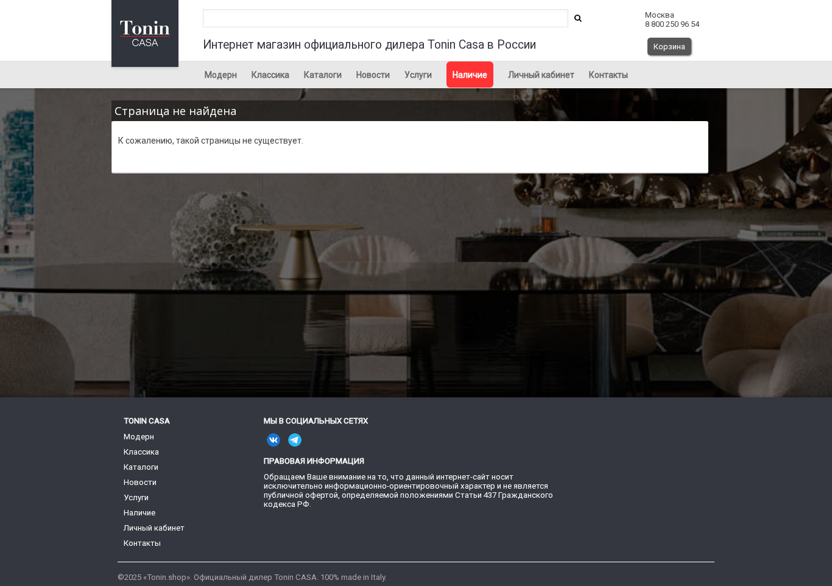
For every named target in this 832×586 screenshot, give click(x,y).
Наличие (470, 75)
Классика (270, 75)
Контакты (608, 75)
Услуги (418, 75)
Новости (373, 75)
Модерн (221, 75)
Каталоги (323, 75)
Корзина (669, 46)
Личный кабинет (541, 75)
